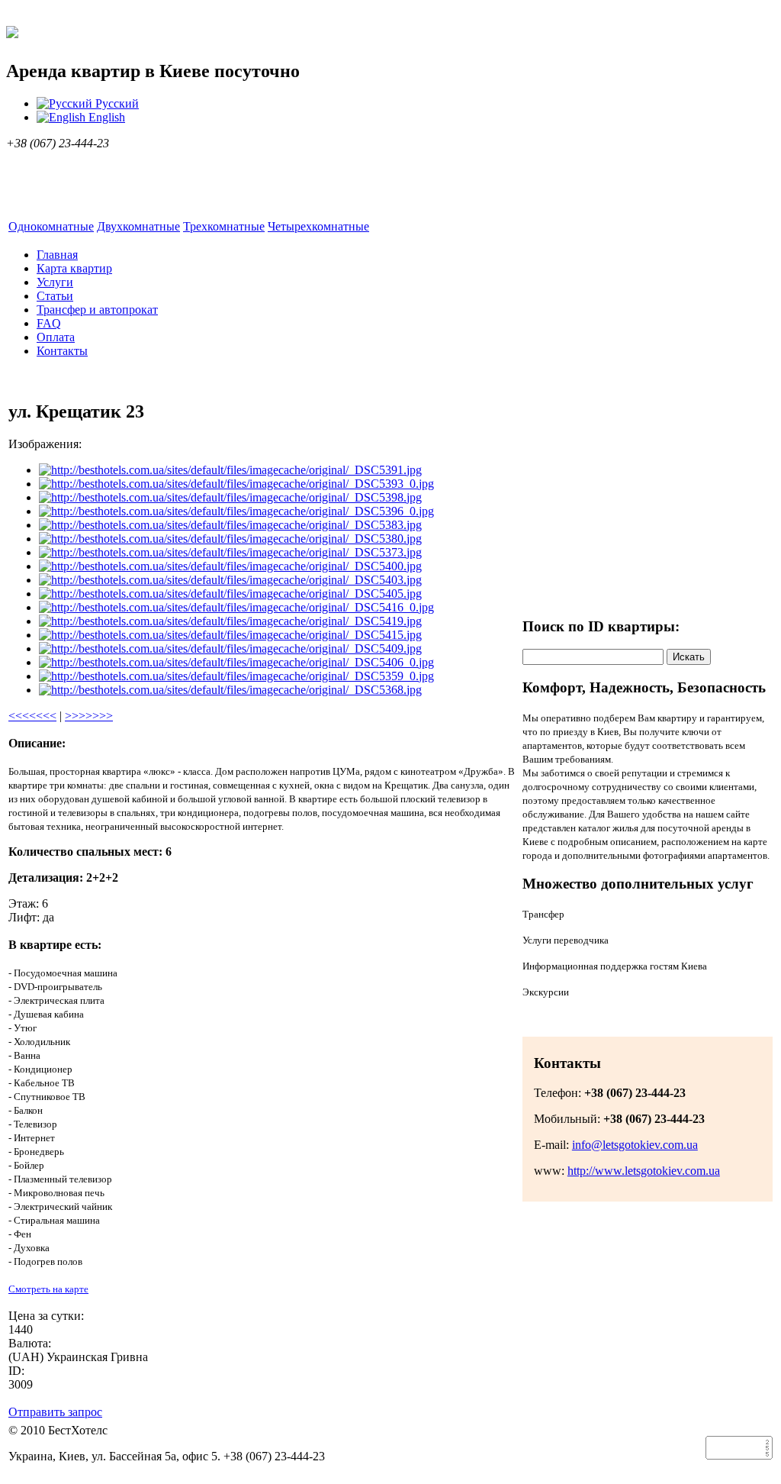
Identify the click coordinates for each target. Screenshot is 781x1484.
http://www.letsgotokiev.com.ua (643, 1170)
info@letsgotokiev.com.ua (635, 1144)
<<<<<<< (32, 715)
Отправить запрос (55, 1411)
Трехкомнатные (224, 226)
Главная (57, 254)
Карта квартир (74, 268)
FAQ (49, 323)
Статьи (55, 295)
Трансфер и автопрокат (97, 309)
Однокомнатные (51, 226)
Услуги (55, 282)
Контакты (62, 350)
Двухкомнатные (138, 226)
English (105, 117)
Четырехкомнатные (318, 226)
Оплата (56, 337)
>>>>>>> (89, 715)
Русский (115, 103)
